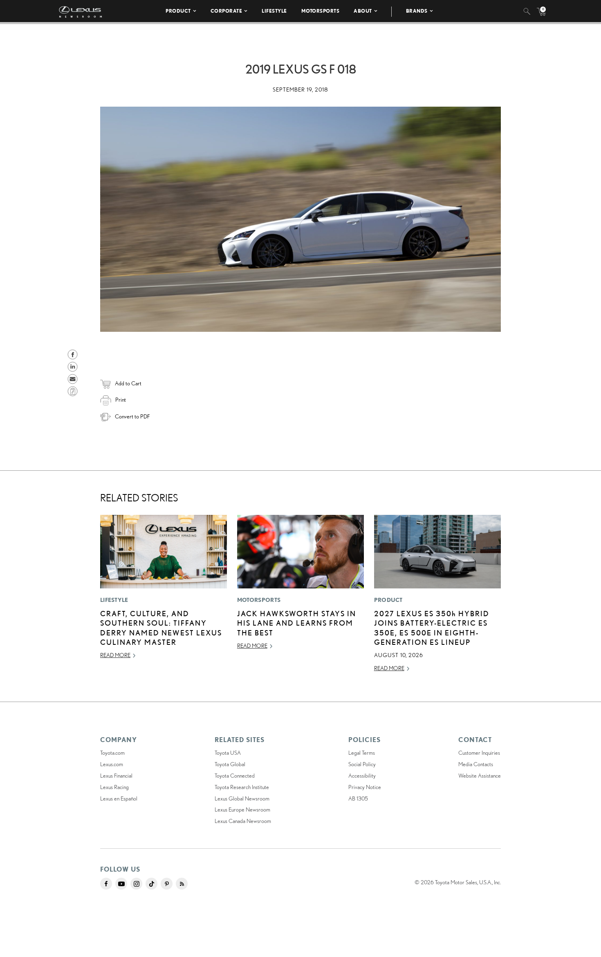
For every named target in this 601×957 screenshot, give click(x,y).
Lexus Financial (116, 775)
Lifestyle (274, 10)
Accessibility (362, 775)
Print (120, 399)
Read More (115, 655)
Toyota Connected (235, 775)
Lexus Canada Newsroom (243, 821)
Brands (417, 10)
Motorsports (320, 10)
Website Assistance (479, 775)
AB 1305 (358, 798)
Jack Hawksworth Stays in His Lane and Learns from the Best (296, 623)
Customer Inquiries (479, 752)
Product (178, 10)
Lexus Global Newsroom (242, 798)
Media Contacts (475, 764)
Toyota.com (112, 752)
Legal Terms (361, 752)
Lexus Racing (114, 787)
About (363, 10)
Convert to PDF (132, 416)
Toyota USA (228, 752)
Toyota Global (230, 764)
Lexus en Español (118, 798)
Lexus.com (111, 764)
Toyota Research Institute (242, 787)
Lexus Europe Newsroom (242, 809)
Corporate (226, 10)
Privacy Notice (364, 787)
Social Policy (362, 764)
